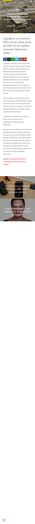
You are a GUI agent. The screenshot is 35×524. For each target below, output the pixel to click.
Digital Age (11, 26)
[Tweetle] (9, 59)
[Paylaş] (5, 59)
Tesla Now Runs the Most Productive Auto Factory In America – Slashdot (14, 161)
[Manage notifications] (4, 520)
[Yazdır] (21, 59)
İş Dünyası (17, 9)
